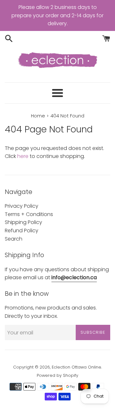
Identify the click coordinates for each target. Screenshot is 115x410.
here (22, 156)
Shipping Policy (23, 222)
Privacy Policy (21, 206)
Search (13, 238)
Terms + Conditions (29, 214)
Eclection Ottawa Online (76, 367)
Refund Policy (21, 230)
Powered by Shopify (57, 375)
